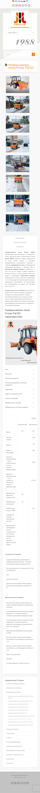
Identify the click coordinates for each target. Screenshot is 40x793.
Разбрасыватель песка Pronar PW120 (19, 719)
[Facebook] (19, 5)
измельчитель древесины (14, 746)
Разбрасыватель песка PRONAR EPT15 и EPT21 (20, 697)
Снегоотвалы (10, 733)
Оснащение (20, 246)
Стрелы (8, 738)
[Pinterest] (29, 5)
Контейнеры (10, 759)
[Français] (19, 1)
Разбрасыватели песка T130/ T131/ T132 (20, 722)
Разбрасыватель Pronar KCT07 (17, 713)
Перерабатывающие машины (15, 683)
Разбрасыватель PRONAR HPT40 (18, 707)
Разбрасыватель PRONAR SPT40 (18, 710)
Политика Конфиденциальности (19, 775)
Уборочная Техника (12, 729)
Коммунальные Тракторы (14, 688)
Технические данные (20, 242)
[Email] (13, 5)
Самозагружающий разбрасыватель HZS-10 (21, 716)
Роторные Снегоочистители (14, 755)
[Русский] (24, 1)
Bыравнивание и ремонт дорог (15, 750)
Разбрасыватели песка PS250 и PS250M (20, 725)
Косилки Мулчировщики (13, 742)
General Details (20, 238)
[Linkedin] (22, 5)
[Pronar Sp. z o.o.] (20, 25)
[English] (16, 1)
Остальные (9, 763)
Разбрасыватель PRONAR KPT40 (18, 704)
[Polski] (21, 1)
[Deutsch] (13, 1)
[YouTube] (26, 5)
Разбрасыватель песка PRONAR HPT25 (20, 701)
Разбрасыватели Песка (13, 692)
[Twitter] (16, 5)
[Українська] (27, 1)
